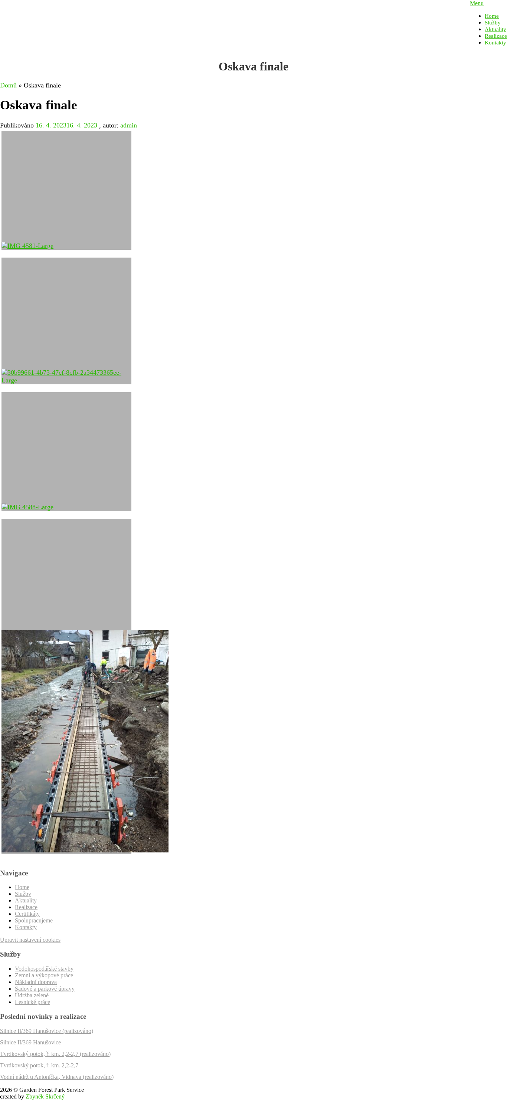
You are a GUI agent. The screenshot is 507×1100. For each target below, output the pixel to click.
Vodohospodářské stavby (44, 968)
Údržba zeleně (32, 995)
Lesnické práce (32, 1002)
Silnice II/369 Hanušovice (30, 1042)
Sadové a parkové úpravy (45, 988)
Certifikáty (27, 914)
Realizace (496, 36)
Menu (477, 3)
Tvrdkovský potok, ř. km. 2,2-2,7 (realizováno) (55, 1054)
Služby (493, 23)
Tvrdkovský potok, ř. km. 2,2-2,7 (39, 1065)
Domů (8, 85)
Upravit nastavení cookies (30, 940)
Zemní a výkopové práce (44, 975)
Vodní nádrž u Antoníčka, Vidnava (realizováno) (57, 1077)
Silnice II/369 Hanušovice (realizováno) (46, 1031)
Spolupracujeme (34, 920)
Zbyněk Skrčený (45, 1096)
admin (128, 125)
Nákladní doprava (36, 982)
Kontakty (495, 43)
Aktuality (495, 29)
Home (492, 16)
